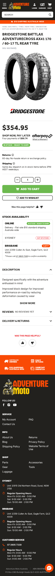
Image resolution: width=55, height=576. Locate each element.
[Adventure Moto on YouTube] (15, 404)
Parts (5, 462)
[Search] (50, 15)
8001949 (11, 48)
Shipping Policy (11, 446)
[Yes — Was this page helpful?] (37, 207)
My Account (9, 419)
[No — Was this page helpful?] (41, 207)
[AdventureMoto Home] (25, 387)
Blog (4, 441)
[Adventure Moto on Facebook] (3, 404)
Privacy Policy (37, 441)
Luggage (7, 471)
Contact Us (8, 424)
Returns (33, 437)
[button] (49, 568)
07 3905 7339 (22, 256)
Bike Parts (12, 27)
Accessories (35, 462)
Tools (32, 467)
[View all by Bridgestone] (27, 111)
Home (4, 27)
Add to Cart (30, 189)
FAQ (31, 419)
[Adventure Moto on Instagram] (8, 404)
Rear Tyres (30, 27)
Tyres (21, 27)
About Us (7, 437)
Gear (5, 467)
